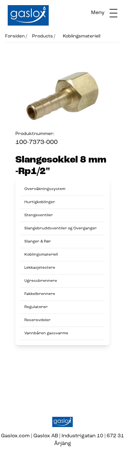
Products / (43, 36)
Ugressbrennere (40, 281)
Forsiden (15, 36)
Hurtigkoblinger (39, 202)
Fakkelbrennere (39, 294)
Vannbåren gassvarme (46, 333)
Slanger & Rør (37, 241)
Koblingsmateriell (81, 36)
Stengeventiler (38, 215)
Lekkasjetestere (39, 268)
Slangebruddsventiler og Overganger (60, 228)
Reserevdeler (37, 320)
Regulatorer (36, 307)
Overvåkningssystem (44, 189)
